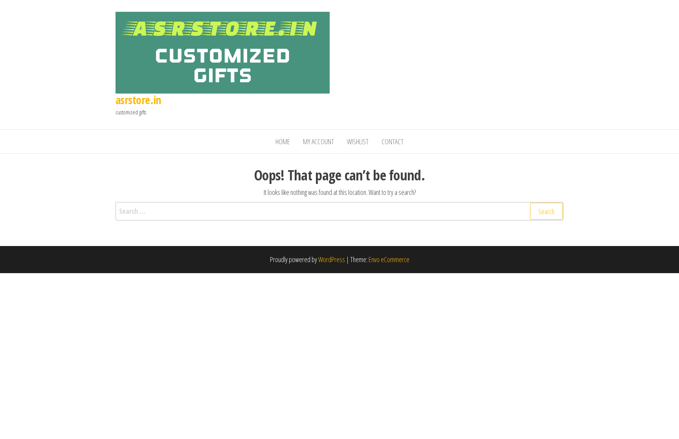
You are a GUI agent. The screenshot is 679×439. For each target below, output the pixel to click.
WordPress (331, 259)
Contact (393, 141)
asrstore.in (138, 99)
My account (318, 141)
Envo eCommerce (389, 259)
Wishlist (358, 141)
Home (282, 141)
